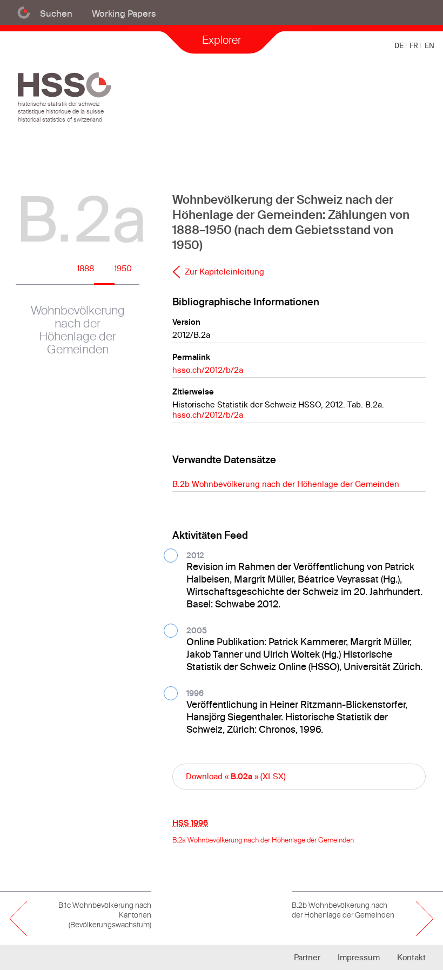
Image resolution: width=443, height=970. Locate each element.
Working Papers (124, 13)
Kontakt (411, 957)
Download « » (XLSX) (236, 776)
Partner (307, 957)
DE (399, 45)
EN (429, 45)
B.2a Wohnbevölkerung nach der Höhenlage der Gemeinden (263, 839)
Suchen (56, 13)
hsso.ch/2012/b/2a (207, 370)
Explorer (221, 39)
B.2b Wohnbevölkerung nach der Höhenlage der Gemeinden (285, 484)
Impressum (359, 957)
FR (415, 45)
